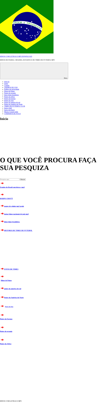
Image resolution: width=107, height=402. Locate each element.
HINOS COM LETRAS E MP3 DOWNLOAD (16, 56)
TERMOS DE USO (11, 87)
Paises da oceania (10, 93)
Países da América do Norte (13, 104)
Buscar (23, 179)
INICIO (6, 82)
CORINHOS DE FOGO (12, 114)
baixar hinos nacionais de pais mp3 (16, 214)
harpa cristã (8, 108)
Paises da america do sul (12, 102)
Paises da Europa (9, 99)
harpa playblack (9, 110)
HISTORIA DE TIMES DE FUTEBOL (18, 230)
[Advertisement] (15, 136)
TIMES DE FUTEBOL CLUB (14, 106)
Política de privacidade (11, 89)
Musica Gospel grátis (11, 112)
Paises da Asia (9, 100)
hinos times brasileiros (11, 95)
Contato (6, 85)
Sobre (6, 84)
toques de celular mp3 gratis (14, 206)
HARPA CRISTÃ (6, 198)
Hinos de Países (9, 91)
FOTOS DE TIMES (11, 269)
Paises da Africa (9, 97)
